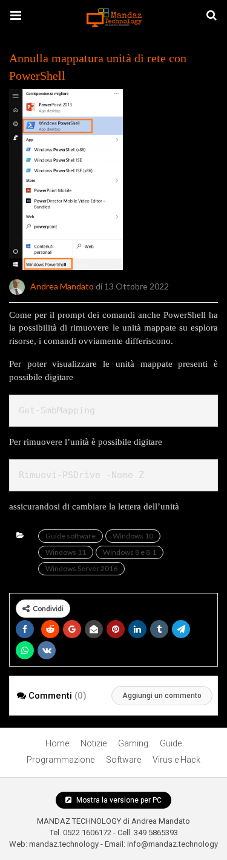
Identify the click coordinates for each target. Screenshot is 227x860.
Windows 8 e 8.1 (129, 552)
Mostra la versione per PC (118, 800)
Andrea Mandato (62, 285)
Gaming (133, 743)
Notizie (94, 743)
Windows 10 (133, 535)
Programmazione (60, 760)
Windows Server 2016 (81, 568)
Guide (171, 743)
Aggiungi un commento (162, 695)
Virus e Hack (176, 760)
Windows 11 (65, 552)
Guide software (70, 535)
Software (123, 760)
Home (57, 743)
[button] (15, 15)
